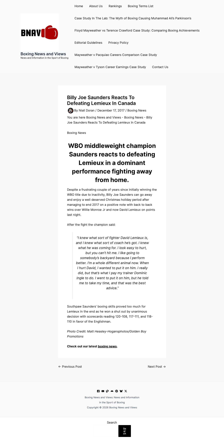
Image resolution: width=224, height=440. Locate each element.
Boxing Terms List (140, 6)
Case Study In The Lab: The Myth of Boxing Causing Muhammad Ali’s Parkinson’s (133, 18)
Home (79, 6)
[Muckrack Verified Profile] (107, 391)
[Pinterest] (116, 391)
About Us (96, 6)
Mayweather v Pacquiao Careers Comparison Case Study (116, 55)
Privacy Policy (118, 42)
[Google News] (112, 391)
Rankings (115, 6)
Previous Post (70, 366)
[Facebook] (98, 391)
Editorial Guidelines (88, 42)
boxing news (107, 346)
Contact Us (160, 67)
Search (112, 422)
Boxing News (136, 110)
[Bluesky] (121, 391)
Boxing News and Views (43, 53)
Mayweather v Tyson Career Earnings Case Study (110, 67)
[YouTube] (102, 391)
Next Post (157, 366)
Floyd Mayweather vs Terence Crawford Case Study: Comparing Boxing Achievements (137, 30)
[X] (125, 391)
